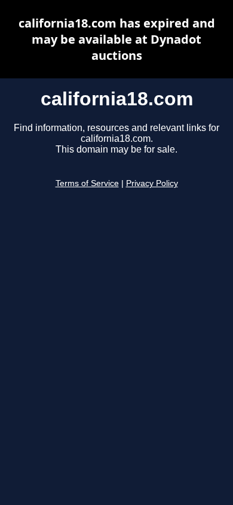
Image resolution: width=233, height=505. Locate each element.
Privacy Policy (152, 183)
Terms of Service (87, 183)
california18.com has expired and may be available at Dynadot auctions (117, 39)
